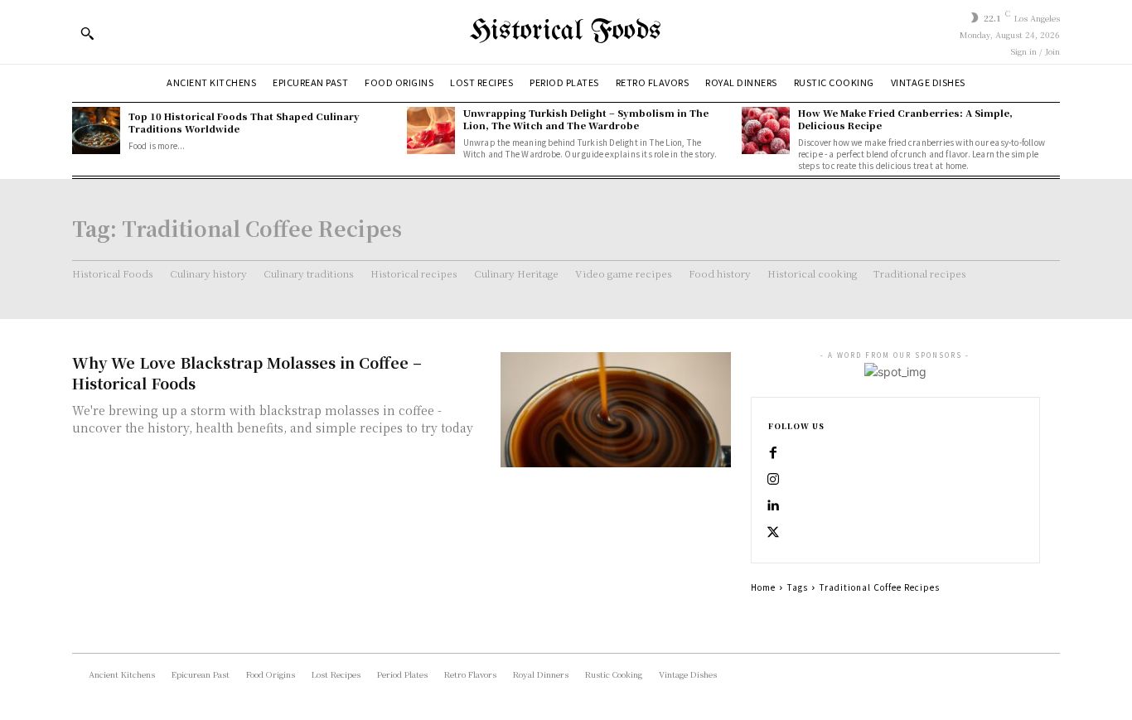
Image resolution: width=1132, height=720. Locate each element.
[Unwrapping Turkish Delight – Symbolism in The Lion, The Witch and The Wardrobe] (431, 131)
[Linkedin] (773, 506)
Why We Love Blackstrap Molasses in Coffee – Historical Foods (247, 372)
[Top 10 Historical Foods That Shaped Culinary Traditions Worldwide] (96, 131)
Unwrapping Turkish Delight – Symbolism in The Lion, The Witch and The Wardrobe (586, 119)
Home (763, 587)
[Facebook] (773, 453)
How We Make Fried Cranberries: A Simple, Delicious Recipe (905, 119)
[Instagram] (773, 479)
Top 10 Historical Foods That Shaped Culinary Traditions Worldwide (244, 122)
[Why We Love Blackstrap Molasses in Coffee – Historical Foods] (616, 409)
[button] (87, 33)
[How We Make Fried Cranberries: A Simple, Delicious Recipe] (766, 131)
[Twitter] (773, 532)
